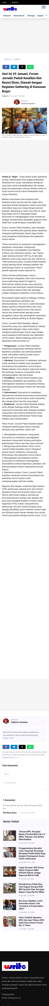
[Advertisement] (24, 36)
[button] (43, 6)
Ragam (40, 16)
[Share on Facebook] (6, 67)
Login (4, 2)
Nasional (7, 16)
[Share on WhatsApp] (30, 67)
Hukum (17, 59)
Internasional (18, 16)
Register (15, 2)
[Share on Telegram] (14, 67)
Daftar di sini (8, 738)
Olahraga (31, 16)
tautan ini (16, 757)
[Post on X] (22, 67)
